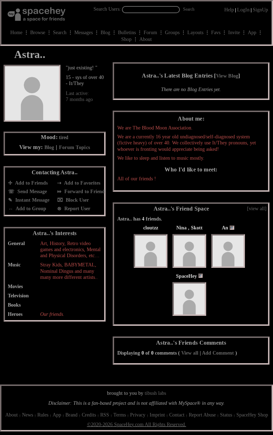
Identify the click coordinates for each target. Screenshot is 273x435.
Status (226, 415)
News (27, 415)
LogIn (243, 9)
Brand (71, 415)
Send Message (31, 191)
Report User (76, 208)
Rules (42, 415)
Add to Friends (31, 183)
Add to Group (30, 208)
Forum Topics (74, 147)
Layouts (195, 32)
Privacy (137, 415)
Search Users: (107, 9)
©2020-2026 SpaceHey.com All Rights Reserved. (136, 424)
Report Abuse (202, 415)
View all (189, 353)
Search (188, 9)
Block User (76, 200)
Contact (176, 415)
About (145, 39)
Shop (126, 39)
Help (229, 9)
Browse (37, 32)
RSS (104, 415)
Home (16, 32)
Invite (234, 32)
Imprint (157, 415)
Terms (119, 415)
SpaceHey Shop (252, 415)
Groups (172, 32)
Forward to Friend (84, 191)
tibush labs (155, 393)
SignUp (260, 9)
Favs (215, 32)
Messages (83, 32)
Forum (150, 32)
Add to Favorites (81, 183)
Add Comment (218, 353)
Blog (105, 32)
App (252, 32)
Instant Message (31, 200)
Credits (89, 415)
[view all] (257, 208)
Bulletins (127, 32)
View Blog (227, 76)
